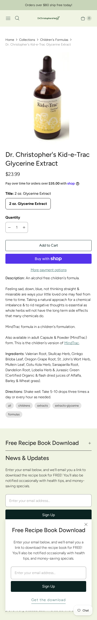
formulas (14, 414)
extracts (42, 405)
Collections (27, 40)
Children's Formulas (54, 40)
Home (9, 40)
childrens (24, 405)
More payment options (49, 270)
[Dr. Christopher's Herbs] (48, 18)
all (9, 405)
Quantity (12, 217)
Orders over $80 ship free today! (48, 5)
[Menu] (8, 18)
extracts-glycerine (67, 405)
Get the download (48, 600)
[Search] (17, 18)
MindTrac (71, 343)
